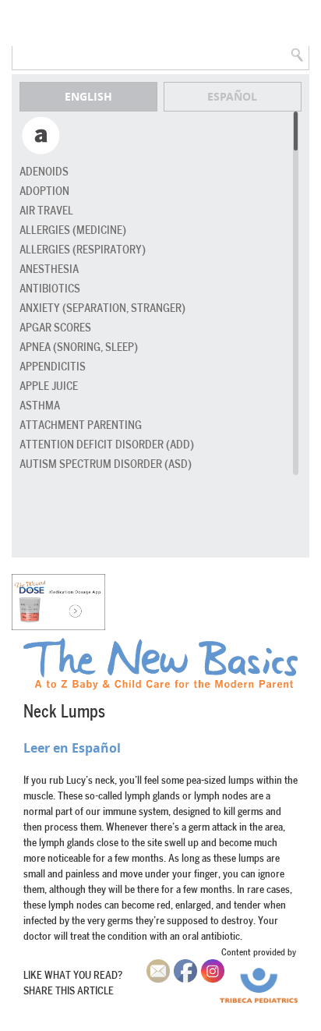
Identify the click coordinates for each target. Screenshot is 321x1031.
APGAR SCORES (55, 328)
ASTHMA (39, 406)
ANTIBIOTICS (49, 289)
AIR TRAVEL (46, 211)
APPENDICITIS (52, 367)
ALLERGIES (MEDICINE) (72, 230)
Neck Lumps (64, 712)
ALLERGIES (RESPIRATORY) (82, 250)
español (232, 96)
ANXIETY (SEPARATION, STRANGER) (102, 308)
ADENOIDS (44, 172)
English (88, 96)
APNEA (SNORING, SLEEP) (78, 347)
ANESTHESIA (49, 269)
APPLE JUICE (48, 386)
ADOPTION (44, 191)
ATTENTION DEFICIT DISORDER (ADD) (106, 445)
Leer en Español (72, 747)
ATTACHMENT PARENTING (80, 425)
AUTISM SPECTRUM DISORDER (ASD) (105, 464)
